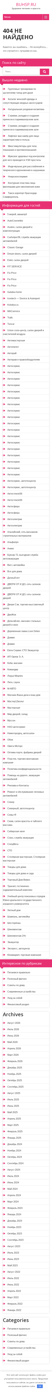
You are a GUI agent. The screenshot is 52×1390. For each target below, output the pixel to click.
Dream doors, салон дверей (22, 254)
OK (40, 1386)
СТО (9, 850)
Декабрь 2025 (14, 1067)
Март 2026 (13, 1055)
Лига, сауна (13, 682)
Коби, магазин (14, 663)
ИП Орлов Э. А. (15, 656)
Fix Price (11, 273)
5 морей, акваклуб (17, 214)
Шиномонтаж (14, 929)
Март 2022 (13, 1297)
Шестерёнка (14, 923)
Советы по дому (16, 985)
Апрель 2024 (14, 1195)
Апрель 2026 (14, 1048)
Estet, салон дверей (17, 260)
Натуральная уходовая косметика (26, 109)
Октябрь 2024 (14, 1157)
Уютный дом (14, 910)
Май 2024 (12, 1189)
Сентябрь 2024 (15, 1163)
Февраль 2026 (15, 1061)
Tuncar (10, 324)
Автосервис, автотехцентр (21, 481)
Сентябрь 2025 (15, 1087)
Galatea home (14, 292)
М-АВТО (11, 688)
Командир (12, 669)
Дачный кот (13, 578)
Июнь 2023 (13, 1259)
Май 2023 (12, 1265)
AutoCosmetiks (15, 220)
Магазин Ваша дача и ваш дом (23, 695)
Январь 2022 (14, 1310)
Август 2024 (13, 1170)
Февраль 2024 (15, 1208)
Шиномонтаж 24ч (16, 936)
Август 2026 (13, 1023)
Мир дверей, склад (17, 714)
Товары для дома (16, 867)
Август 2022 (13, 1272)
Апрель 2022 (14, 1291)
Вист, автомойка (16, 565)
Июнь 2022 (13, 1284)
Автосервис (13, 366)
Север (10, 802)
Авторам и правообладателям (23, 359)
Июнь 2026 (13, 1035)
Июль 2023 (13, 1252)
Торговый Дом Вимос (18, 880)
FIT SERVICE (14, 266)
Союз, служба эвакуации (20, 837)
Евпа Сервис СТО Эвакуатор (23, 650)
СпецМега (12, 844)
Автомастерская (16, 340)
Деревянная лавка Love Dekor (23, 631)
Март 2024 (13, 1201)
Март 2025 (13, 1125)
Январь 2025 (14, 1138)
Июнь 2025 (13, 1106)
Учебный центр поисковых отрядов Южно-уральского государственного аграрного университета (24, 900)
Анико (10, 548)
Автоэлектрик (14, 519)
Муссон (11, 720)
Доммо (11, 637)
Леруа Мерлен (15, 676)
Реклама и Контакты (18, 785)
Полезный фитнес (17, 979)
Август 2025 (13, 1093)
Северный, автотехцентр (20, 808)
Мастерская (13, 708)
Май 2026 (12, 1042)
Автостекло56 (14, 493)
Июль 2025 (13, 1099)
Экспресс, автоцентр (18, 948)
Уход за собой (14, 998)
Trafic (10, 317)
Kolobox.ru (12, 305)
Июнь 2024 (13, 1182)
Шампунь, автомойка (18, 916)
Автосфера (13, 506)
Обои (10, 739)
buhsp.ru (26, 4)
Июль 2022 (13, 1278)
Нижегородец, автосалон (20, 733)
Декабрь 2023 (14, 1221)
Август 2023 (13, 1246)
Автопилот (13, 347)
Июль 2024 (13, 1176)
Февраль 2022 (15, 1304)
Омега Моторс (15, 746)
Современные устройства (21, 991)
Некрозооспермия (17, 176)
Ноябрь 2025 (14, 1074)
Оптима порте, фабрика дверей (24, 752)
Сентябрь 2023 (15, 1240)
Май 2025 (12, 1112)
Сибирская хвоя (16, 831)
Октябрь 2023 (14, 1233)
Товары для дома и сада (20, 873)
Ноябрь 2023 (14, 1227)
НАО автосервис (16, 727)
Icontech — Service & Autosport (23, 298)
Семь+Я (11, 815)
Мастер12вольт (15, 701)
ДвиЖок (11, 614)
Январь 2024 (14, 1214)
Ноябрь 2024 (14, 1150)
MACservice (13, 311)
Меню (7, 17)
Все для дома (14, 571)
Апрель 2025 (14, 1118)
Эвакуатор (13, 942)
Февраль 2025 (15, 1131)
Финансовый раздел (18, 1004)
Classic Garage (15, 247)
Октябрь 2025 (14, 1080)
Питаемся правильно (18, 972)
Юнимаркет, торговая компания (24, 955)
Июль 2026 (13, 1029)
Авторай (11, 353)
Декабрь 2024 (14, 1144)
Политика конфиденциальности (24, 769)
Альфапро (12, 542)
